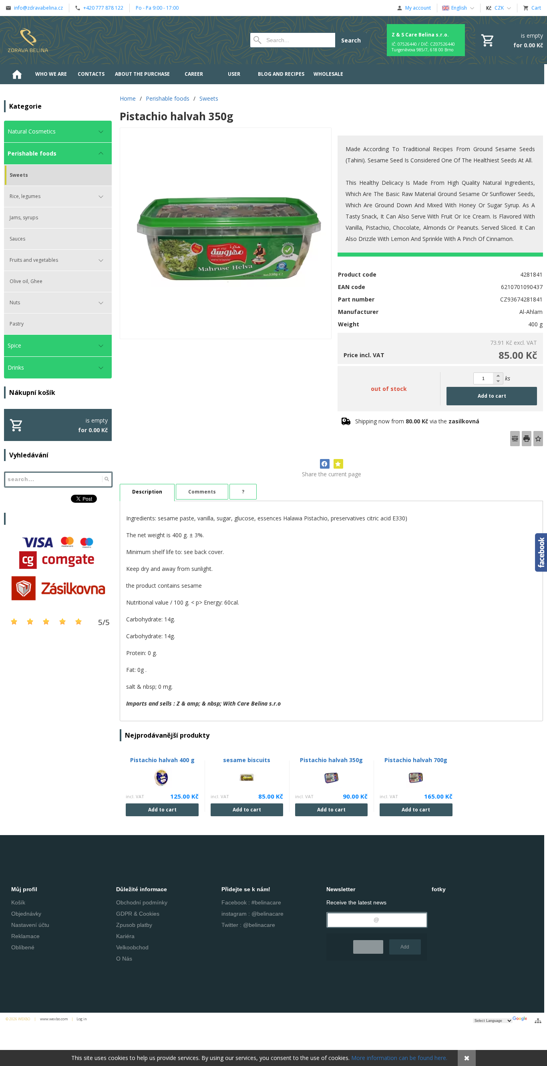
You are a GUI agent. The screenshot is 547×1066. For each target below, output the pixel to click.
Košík (18, 902)
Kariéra (125, 936)
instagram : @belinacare (252, 913)
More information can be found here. (399, 1058)
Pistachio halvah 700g (415, 760)
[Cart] (511, 40)
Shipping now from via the (417, 421)
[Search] (107, 479)
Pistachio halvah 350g (331, 760)
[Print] (526, 438)
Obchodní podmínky (141, 902)
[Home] (28, 40)
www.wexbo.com (54, 1018)
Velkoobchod (132, 947)
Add (404, 947)
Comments (202, 491)
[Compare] (515, 438)
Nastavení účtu (30, 925)
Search (351, 40)
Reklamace (25, 936)
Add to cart (492, 395)
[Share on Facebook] (325, 464)
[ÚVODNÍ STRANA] (17, 74)
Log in (81, 1018)
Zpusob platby (134, 925)
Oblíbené (22, 947)
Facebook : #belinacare (251, 902)
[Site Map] (538, 1020)
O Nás (124, 958)
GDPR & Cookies (137, 913)
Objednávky (26, 913)
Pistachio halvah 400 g (162, 760)
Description (147, 491)
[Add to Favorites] (538, 438)
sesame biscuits (246, 760)
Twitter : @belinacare (248, 925)
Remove (368, 947)
